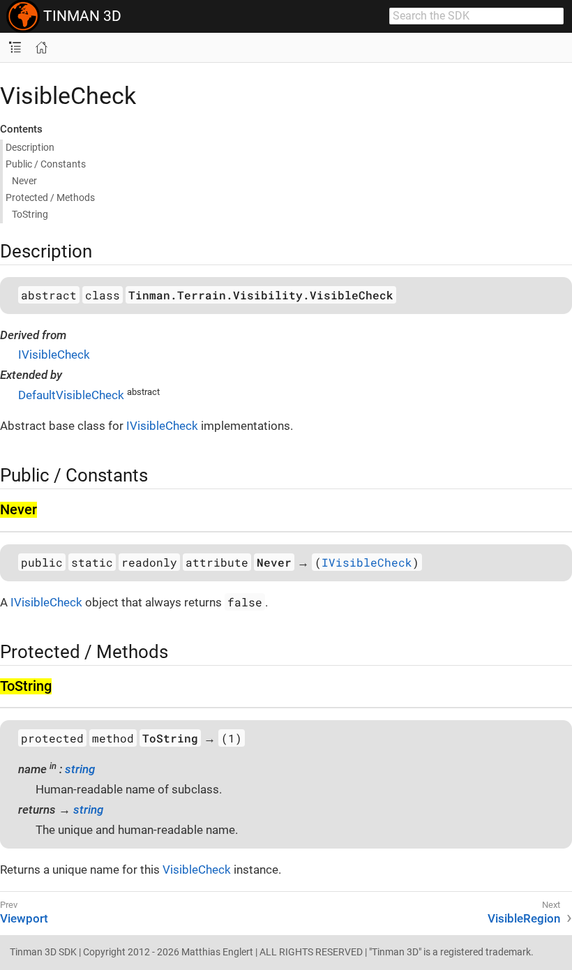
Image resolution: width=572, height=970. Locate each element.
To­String (30, 214)
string (80, 769)
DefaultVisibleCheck (71, 395)
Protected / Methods (50, 197)
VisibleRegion (524, 918)
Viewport (24, 918)
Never (24, 180)
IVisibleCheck (54, 354)
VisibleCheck (197, 869)
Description (30, 147)
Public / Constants (46, 164)
